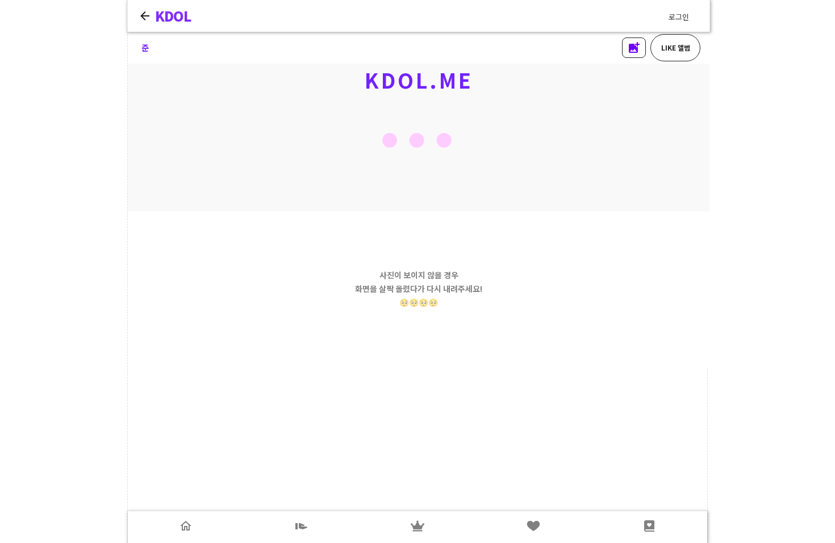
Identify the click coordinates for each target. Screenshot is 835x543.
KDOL (173, 16)
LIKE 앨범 (675, 47)
